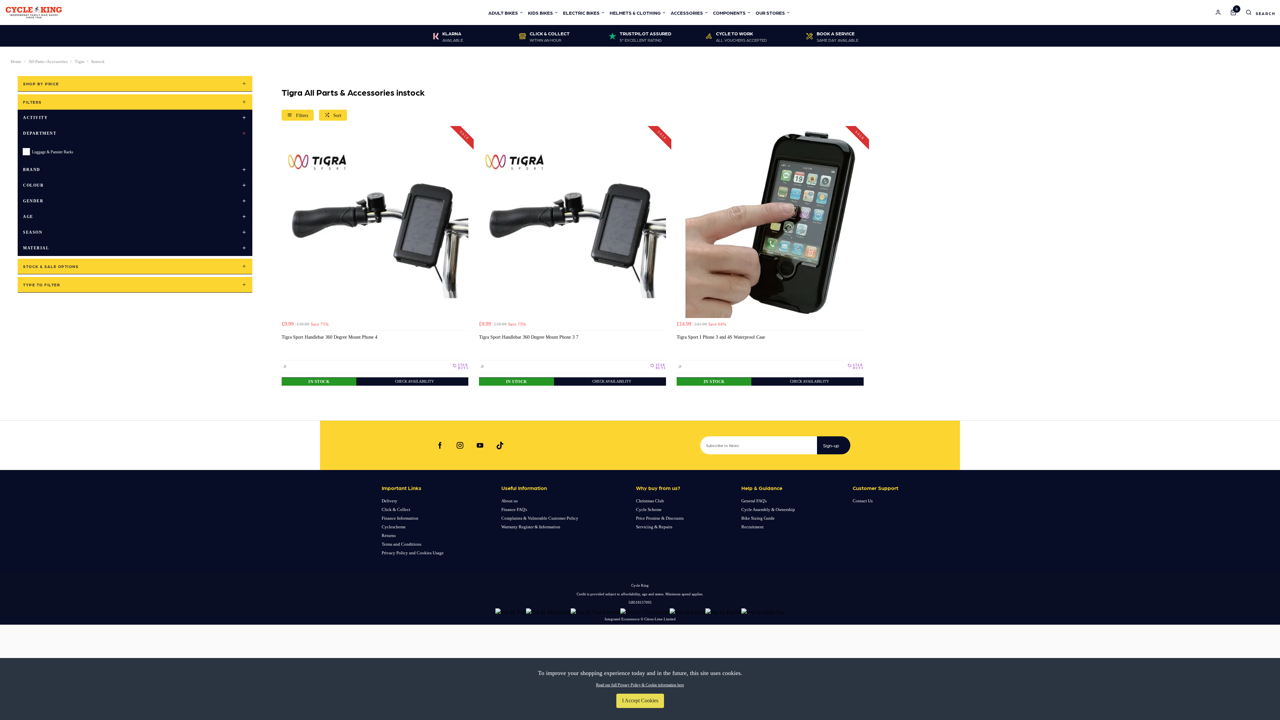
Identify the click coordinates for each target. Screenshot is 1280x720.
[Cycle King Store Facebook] (440, 445)
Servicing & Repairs (654, 526)
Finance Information (400, 518)
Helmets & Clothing (635, 12)
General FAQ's (754, 500)
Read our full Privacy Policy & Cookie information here (640, 685)
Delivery (389, 500)
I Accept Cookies (640, 700)
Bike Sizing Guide (758, 518)
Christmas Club (650, 500)
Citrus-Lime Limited (660, 619)
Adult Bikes (503, 12)
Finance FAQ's (514, 509)
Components (729, 12)
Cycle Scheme (649, 509)
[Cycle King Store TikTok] (500, 445)
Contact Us (863, 500)
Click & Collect (396, 509)
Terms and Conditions (401, 544)
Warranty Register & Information (530, 526)
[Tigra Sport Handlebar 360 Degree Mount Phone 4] (375, 224)
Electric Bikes (581, 12)
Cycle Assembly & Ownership (768, 509)
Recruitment (752, 526)
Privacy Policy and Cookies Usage (413, 552)
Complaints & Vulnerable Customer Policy (539, 518)
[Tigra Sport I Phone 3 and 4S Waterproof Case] (770, 224)
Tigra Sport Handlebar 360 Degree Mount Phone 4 (329, 337)
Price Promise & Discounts (660, 518)
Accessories (687, 12)
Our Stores (770, 12)
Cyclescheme (394, 526)
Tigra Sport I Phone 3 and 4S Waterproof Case (721, 337)
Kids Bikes (540, 12)
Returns (389, 535)
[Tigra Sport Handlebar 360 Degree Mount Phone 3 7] (572, 224)
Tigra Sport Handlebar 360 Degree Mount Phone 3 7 (528, 337)
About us (509, 500)
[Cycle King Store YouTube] (480, 445)
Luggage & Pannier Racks (52, 152)
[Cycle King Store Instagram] (460, 445)
